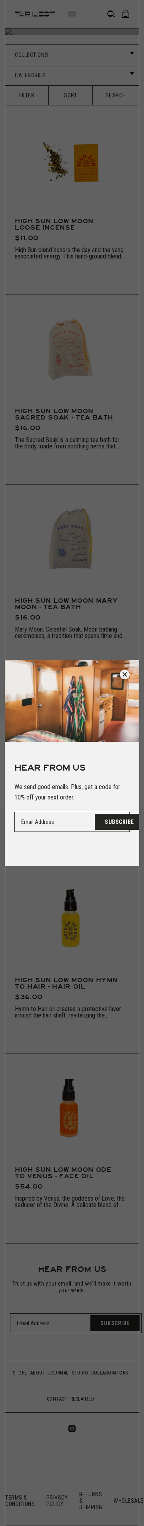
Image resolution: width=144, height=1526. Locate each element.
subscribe (119, 822)
